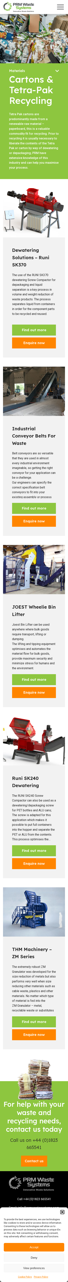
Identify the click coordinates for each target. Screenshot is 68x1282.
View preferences (34, 1268)
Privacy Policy (41, 1277)
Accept (34, 1247)
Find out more (34, 330)
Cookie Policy (25, 1277)
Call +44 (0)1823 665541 (34, 1199)
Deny (34, 1257)
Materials (17, 71)
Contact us (34, 1161)
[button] (62, 1212)
